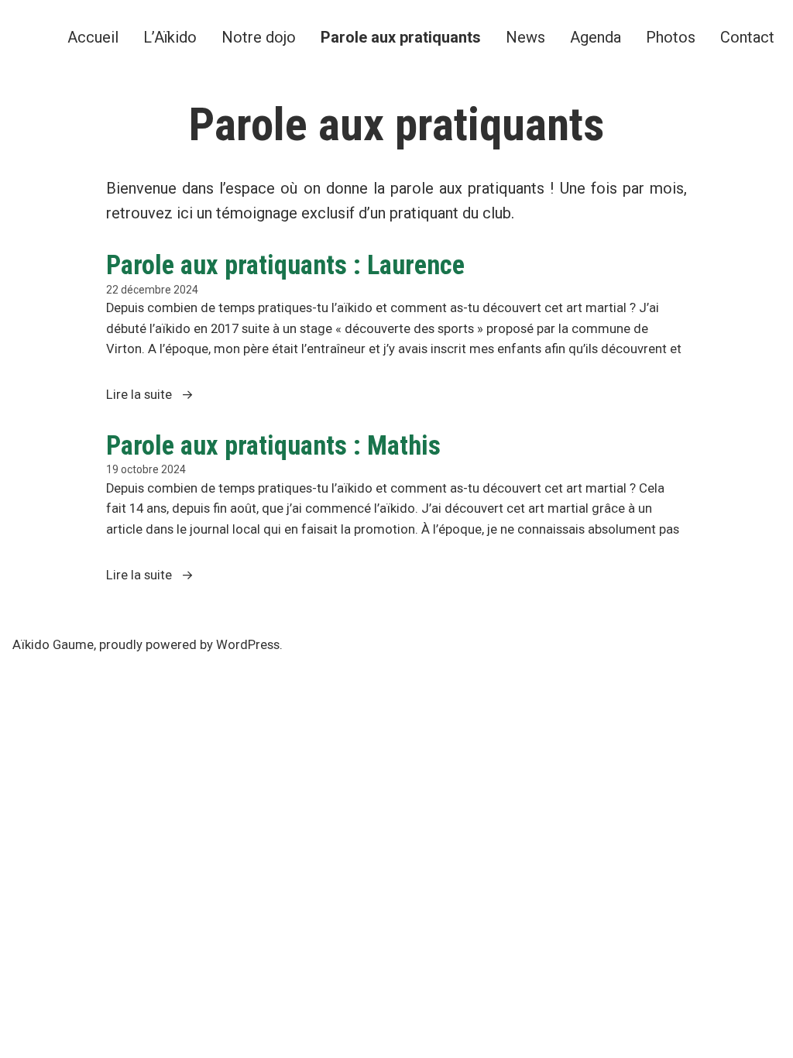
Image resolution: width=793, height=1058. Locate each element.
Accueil (92, 37)
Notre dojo (258, 37)
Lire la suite (173, 396)
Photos (670, 37)
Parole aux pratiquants (401, 37)
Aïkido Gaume (53, 644)
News (525, 37)
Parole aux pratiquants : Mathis (273, 445)
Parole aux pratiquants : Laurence (285, 264)
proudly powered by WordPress (189, 644)
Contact (747, 37)
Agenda (595, 37)
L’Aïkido (170, 37)
